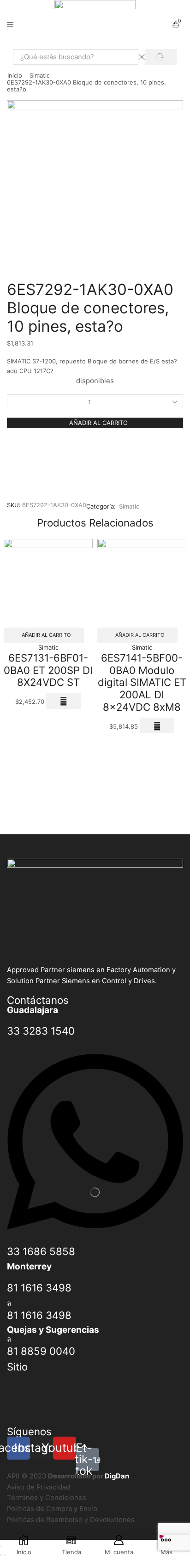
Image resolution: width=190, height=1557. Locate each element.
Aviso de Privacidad (38, 1487)
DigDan (117, 1476)
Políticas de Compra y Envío (52, 1509)
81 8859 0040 (41, 1351)
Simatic (40, 75)
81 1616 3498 (39, 1287)
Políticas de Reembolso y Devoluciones (71, 1520)
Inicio (14, 75)
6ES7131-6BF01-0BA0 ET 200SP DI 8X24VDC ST (48, 669)
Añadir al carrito (98, 422)
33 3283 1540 (41, 1031)
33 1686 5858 (41, 1251)
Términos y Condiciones (46, 1498)
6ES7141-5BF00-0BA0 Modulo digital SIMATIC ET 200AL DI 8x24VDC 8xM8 (142, 682)
